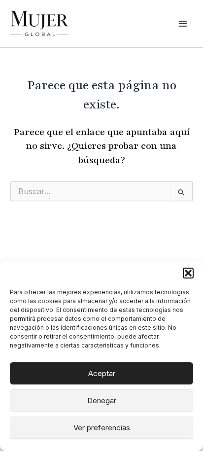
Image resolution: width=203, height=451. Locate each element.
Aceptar (101, 373)
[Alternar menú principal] (182, 23)
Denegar (101, 400)
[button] (188, 273)
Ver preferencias (101, 427)
